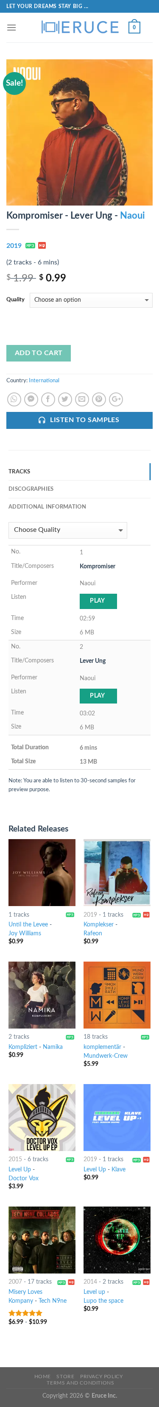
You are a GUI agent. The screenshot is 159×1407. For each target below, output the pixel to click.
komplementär (102, 1047)
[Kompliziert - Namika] (41, 995)
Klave (119, 1170)
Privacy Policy (101, 1376)
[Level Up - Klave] (117, 1117)
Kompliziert (22, 1047)
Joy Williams (24, 934)
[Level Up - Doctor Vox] (41, 1117)
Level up (94, 1292)
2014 (90, 1282)
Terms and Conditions (80, 1382)
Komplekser (99, 925)
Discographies (30, 489)
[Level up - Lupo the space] (117, 1240)
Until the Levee (28, 925)
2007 (15, 1282)
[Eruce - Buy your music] (79, 27)
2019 (14, 245)
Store (65, 1376)
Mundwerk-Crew (106, 1056)
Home (42, 1376)
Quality (15, 300)
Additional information (47, 506)
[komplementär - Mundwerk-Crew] (117, 995)
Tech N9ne (53, 1301)
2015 (15, 1159)
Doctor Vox (23, 1179)
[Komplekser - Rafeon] (117, 872)
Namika (53, 1047)
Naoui (132, 215)
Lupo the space (103, 1301)
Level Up (19, 1170)
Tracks (19, 471)
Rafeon (93, 934)
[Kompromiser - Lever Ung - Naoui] (79, 132)
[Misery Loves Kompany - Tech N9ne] (41, 1240)
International (44, 380)
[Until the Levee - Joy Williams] (41, 872)
